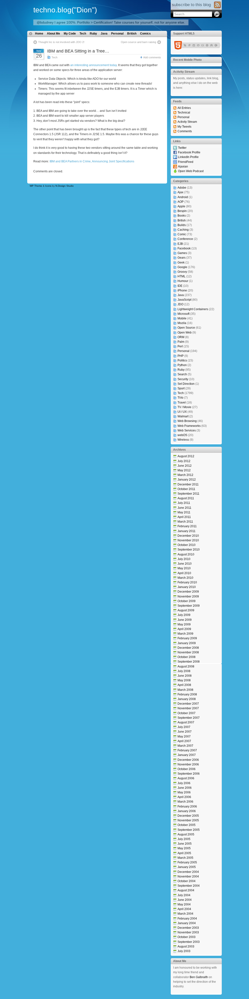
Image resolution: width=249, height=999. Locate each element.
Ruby (93, 33)
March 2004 (185, 913)
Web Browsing (187, 421)
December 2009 (188, 591)
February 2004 (187, 918)
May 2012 (184, 470)
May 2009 (184, 624)
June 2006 (185, 787)
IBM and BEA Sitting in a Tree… (78, 51)
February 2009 (187, 638)
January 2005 (187, 867)
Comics (145, 33)
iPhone (182, 290)
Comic (182, 234)
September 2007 (189, 717)
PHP (181, 356)
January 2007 (187, 755)
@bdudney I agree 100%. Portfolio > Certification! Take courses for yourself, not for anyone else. (111, 22)
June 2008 (185, 675)
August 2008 (186, 666)
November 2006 (188, 764)
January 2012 (187, 479)
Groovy (182, 271)
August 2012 (186, 456)
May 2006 (184, 792)
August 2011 (186, 498)
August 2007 (186, 722)
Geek (181, 262)
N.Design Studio (64, 185)
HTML (182, 276)
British (131, 33)
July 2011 (184, 503)
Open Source (186, 327)
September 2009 (189, 605)
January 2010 (187, 587)
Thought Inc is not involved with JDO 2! (61, 42)
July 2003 (184, 951)
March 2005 (185, 857)
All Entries (184, 108)
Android (183, 197)
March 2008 (185, 690)
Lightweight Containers (193, 309)
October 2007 (187, 713)
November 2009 (188, 596)
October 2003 (187, 937)
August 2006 (186, 778)
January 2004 (187, 923)
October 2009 (187, 601)
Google (182, 267)
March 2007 (185, 745)
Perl (180, 346)
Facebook (184, 248)
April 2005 (184, 853)
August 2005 (186, 834)
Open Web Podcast (191, 171)
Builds (182, 225)
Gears (182, 257)
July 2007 (184, 727)
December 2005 (188, 815)
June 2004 (185, 900)
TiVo (180, 397)
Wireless (183, 439)
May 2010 (184, 568)
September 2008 (189, 661)
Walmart (183, 416)
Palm (181, 341)
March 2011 (185, 521)
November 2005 (188, 820)
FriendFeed (185, 162)
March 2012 (185, 475)
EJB (180, 243)
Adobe (182, 187)
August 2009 (186, 610)
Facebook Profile (189, 152)
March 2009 (185, 633)
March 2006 (185, 801)
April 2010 (184, 573)
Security (183, 379)
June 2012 (185, 465)
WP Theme (36, 185)
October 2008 (187, 657)
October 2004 (187, 881)
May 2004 (184, 904)
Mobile (182, 318)
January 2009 (187, 643)
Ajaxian (183, 166)
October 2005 (187, 825)
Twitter (182, 147)
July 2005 (184, 839)
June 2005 (185, 843)
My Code (70, 33)
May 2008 (184, 680)
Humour (183, 281)
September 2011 (188, 493)
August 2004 (186, 890)
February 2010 (187, 582)
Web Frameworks (189, 426)
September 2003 (189, 942)
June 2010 (185, 563)
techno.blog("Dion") (65, 10)
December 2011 (188, 484)
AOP (181, 201)
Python (182, 365)
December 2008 (188, 647)
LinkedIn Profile (188, 157)
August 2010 (186, 554)
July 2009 (184, 615)
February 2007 (187, 750)
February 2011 (187, 526)
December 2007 (188, 703)
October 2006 (187, 769)
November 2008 (188, 652)
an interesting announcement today (93, 65)
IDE (180, 286)
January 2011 (187, 531)
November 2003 (188, 932)
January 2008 (187, 699)
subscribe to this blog (191, 4)
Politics (182, 360)
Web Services (187, 430)
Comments (185, 131)
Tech (83, 33)
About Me (53, 33)
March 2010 (185, 577)
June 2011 (184, 507)
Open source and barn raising (138, 42)
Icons (48, 185)
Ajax (180, 192)
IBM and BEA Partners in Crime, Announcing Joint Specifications (92, 161)
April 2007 (184, 741)
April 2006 (184, 797)
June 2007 (185, 731)
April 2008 (184, 685)
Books (182, 215)
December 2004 (188, 872)
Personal (117, 33)
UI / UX (182, 411)
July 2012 (184, 461)
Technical (184, 112)
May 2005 (184, 848)
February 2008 (187, 694)
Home (39, 33)
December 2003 (188, 927)
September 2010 (189, 549)
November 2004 (188, 876)
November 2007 (188, 708)
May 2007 (184, 736)
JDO (180, 304)
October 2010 (187, 545)
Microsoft (183, 313)
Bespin (182, 211)
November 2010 (188, 540)
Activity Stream (187, 121)
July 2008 (184, 671)
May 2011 (184, 512)
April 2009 (184, 629)
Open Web (185, 332)
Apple (181, 206)
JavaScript (184, 299)
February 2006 (187, 806)
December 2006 (188, 760)
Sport (181, 388)
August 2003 (186, 946)
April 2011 (184, 517)
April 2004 (184, 909)
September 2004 (189, 885)
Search (182, 374)
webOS (182, 435)
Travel (182, 402)
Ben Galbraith (199, 977)
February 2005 (187, 862)
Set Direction (186, 384)
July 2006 (184, 783)
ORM (181, 337)
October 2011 (186, 489)
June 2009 (185, 620)
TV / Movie (184, 407)
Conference (185, 239)
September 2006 (189, 773)
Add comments (152, 57)
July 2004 (184, 895)
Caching (183, 229)
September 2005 (189, 830)
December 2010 (188, 535)
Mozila (182, 323)
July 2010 (184, 559)
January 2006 (187, 811)
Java (104, 33)
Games (182, 253)
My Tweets (184, 126)
